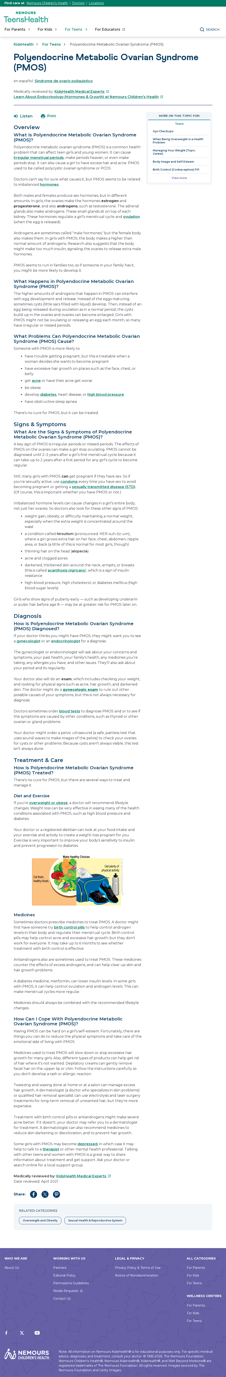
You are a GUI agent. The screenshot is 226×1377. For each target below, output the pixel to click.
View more (179, 178)
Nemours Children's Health (47, 3)
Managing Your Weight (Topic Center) (174, 152)
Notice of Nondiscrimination (136, 1275)
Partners (59, 1268)
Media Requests (65, 1291)
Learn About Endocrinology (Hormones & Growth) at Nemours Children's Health (88, 97)
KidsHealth (24, 44)
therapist (51, 1149)
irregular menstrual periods (39, 158)
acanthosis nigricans (66, 570)
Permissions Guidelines (71, 1283)
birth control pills (69, 927)
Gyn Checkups (163, 131)
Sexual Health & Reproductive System (95, 1220)
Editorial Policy (64, 1275)
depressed (87, 1144)
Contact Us (61, 1299)
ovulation (131, 217)
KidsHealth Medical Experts (82, 91)
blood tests (69, 711)
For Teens (51, 44)
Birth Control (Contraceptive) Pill (176, 169)
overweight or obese (48, 803)
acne (36, 381)
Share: (20, 1194)
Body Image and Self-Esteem (173, 161)
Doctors (78, 3)
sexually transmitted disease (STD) (103, 487)
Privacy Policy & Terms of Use (138, 1268)
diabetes (48, 394)
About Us (11, 1268)
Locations (96, 3)
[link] (110, 29)
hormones (49, 184)
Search (213, 30)
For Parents (196, 1268)
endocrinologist (65, 641)
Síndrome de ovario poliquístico (64, 81)
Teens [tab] (179, 123)
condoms (69, 481)
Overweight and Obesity (40, 1220)
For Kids (193, 1275)
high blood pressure (105, 394)
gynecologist (28, 641)
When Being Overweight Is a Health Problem (178, 141)
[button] (23, 116)
